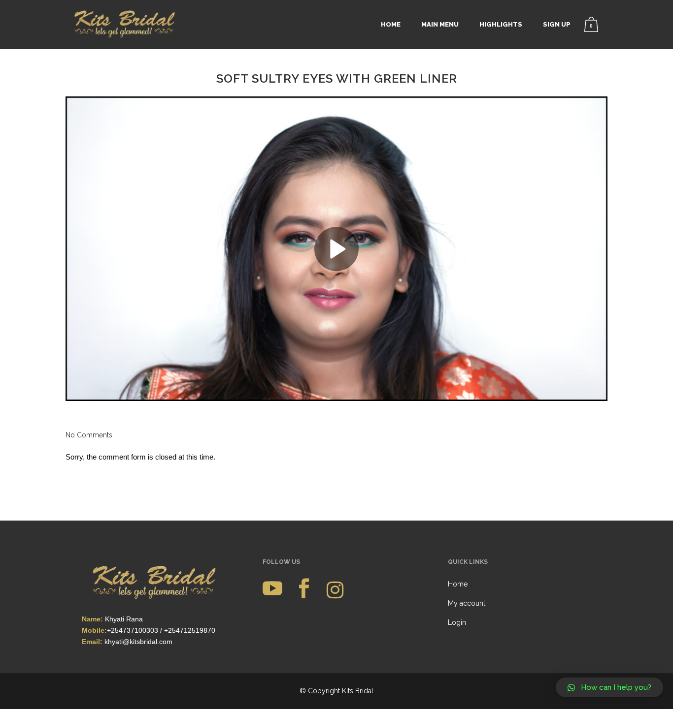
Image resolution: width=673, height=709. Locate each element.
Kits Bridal (357, 691)
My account (466, 603)
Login (457, 622)
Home (458, 584)
